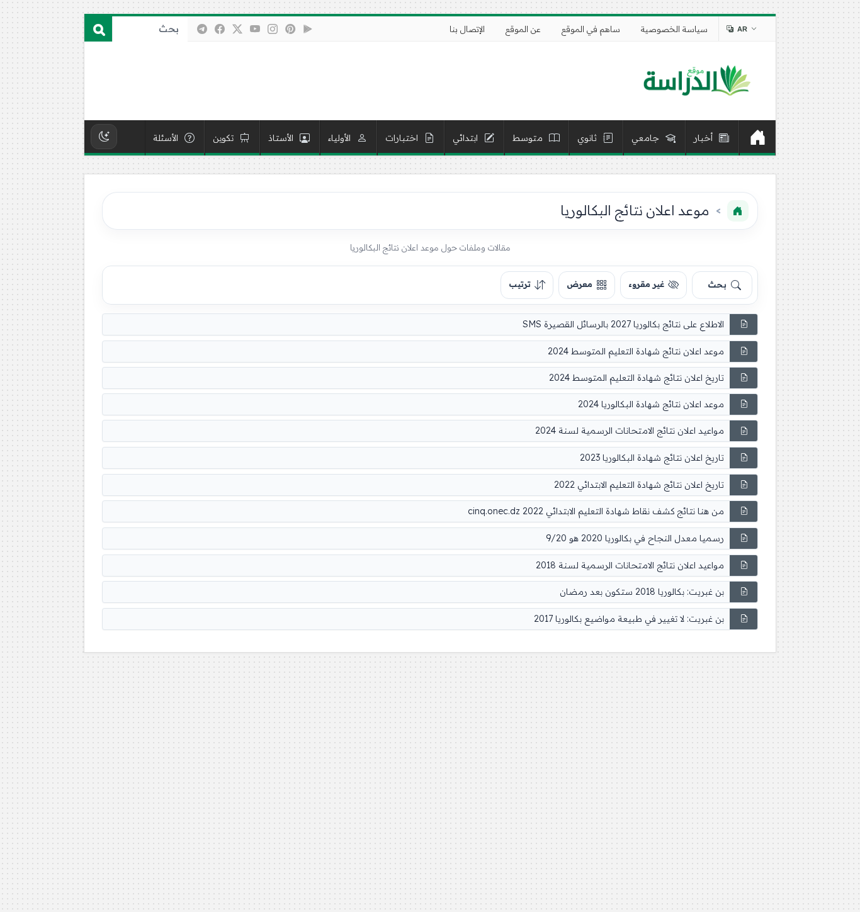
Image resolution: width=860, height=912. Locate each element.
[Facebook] (219, 29)
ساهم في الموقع (591, 29)
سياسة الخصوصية (674, 29)
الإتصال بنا (467, 29)
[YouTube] (255, 29)
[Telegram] (202, 29)
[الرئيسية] (757, 137)
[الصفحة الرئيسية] (738, 211)
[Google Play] (308, 29)
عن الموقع (523, 29)
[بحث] (98, 29)
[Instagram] (272, 29)
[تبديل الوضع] (104, 136)
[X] (237, 29)
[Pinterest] (290, 29)
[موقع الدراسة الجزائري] (696, 81)
